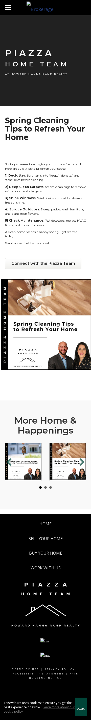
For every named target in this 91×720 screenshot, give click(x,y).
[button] (9, 462)
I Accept (81, 706)
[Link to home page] (45, 7)
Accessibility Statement (38, 673)
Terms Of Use (25, 669)
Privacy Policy (59, 669)
